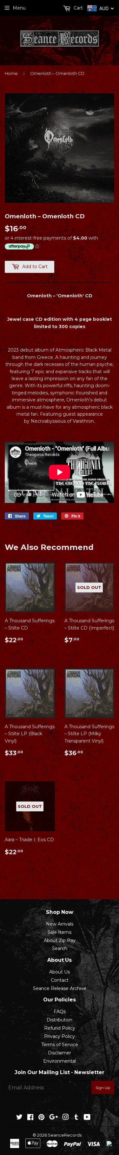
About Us (59, 972)
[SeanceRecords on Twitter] (19, 1118)
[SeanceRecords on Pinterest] (41, 1118)
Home (11, 73)
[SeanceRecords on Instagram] (66, 1118)
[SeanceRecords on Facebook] (30, 1118)
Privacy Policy (59, 1036)
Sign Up (103, 1087)
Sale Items (59, 932)
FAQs (60, 1011)
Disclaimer (59, 1053)
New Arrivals (59, 924)
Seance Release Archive (59, 988)
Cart (77, 8)
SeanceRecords (65, 1135)
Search (59, 948)
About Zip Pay (60, 940)
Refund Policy (59, 1028)
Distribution (59, 1020)
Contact (60, 980)
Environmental (59, 1061)
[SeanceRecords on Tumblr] (76, 1118)
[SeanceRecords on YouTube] (87, 1118)
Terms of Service (59, 1044)
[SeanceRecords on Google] (53, 1118)
